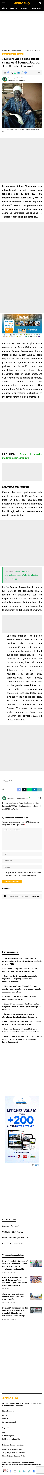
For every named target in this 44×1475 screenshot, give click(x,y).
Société (20, 54)
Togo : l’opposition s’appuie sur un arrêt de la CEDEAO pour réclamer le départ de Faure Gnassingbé (22, 1039)
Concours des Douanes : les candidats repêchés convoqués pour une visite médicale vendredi (19, 979)
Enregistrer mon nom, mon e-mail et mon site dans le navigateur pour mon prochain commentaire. (23, 874)
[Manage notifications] (5, 1470)
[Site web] (38, 798)
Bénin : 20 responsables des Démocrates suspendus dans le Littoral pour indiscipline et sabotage (21, 1007)
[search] (40, 3)
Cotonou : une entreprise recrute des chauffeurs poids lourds (13, 1296)
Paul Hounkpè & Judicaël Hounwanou (18, 78)
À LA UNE (6, 54)
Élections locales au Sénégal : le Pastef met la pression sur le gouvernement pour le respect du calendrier (21, 989)
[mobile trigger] (4, 3)
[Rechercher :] (18, 896)
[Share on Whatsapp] (15, 72)
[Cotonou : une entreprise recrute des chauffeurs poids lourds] (36, 1296)
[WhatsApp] (41, 798)
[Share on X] (11, 72)
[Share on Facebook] (8, 72)
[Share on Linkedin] (18, 72)
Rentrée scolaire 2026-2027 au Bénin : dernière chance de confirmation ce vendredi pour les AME (22, 961)
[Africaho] (22, 3)
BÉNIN (13, 54)
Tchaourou (13, 781)
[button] (22, 72)
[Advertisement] (22, 20)
